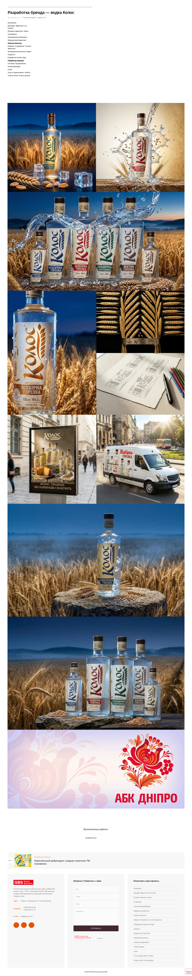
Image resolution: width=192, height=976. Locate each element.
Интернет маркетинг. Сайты (18, 31)
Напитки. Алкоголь (15, 43)
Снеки (10, 69)
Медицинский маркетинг (17, 40)
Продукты (11, 55)
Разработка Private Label (17, 58)
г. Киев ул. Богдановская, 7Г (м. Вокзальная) (35, 901)
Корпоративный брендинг (17, 37)
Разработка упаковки (16, 60)
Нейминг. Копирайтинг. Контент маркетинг (148, 920)
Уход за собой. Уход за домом (19, 75)
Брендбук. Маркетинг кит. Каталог (145, 893)
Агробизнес (12, 23)
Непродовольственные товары (19, 52)
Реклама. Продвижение (17, 63)
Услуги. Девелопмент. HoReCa (19, 72)
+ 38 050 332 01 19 (29, 910)
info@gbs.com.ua (26, 916)
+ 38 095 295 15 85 (29, 907)
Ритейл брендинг (14, 66)
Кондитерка (12, 34)
